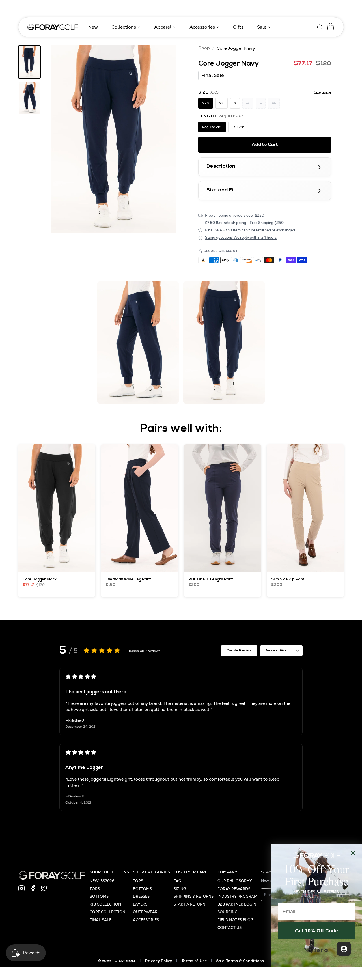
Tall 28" (238, 127)
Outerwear (145, 912)
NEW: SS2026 (102, 880)
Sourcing (227, 912)
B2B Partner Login (236, 904)
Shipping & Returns (194, 896)
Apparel (162, 27)
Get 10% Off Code (316, 931)
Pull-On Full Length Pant (210, 579)
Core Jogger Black (40, 579)
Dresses (141, 896)
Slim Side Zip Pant (288, 579)
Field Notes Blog (235, 920)
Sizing (180, 888)
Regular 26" (212, 127)
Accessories (202, 27)
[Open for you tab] (344, 949)
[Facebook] (32, 888)
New (93, 27)
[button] (113, 139)
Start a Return (189, 904)
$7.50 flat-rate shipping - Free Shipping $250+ (245, 222)
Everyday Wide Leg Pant (128, 579)
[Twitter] (44, 888)
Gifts (238, 27)
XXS (205, 103)
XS (221, 103)
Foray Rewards (233, 888)
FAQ (178, 880)
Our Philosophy (234, 880)
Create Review (239, 650)
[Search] (320, 26)
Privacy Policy (158, 961)
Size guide (322, 92)
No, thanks (316, 950)
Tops (95, 888)
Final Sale (100, 920)
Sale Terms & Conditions (240, 961)
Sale (261, 27)
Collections (123, 27)
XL (274, 103)
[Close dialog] (352, 853)
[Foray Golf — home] (52, 27)
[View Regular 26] (29, 62)
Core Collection (107, 912)
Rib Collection (105, 904)
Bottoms (99, 896)
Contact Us (229, 927)
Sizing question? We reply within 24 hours (241, 237)
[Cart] (329, 27)
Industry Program (237, 896)
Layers (140, 904)
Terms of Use (194, 961)
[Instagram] (21, 888)
